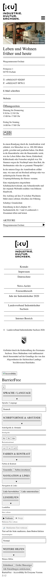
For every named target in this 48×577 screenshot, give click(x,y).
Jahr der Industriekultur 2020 (24, 296)
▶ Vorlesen (8, 518)
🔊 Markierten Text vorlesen (15, 527)
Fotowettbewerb (24, 290)
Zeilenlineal (8, 565)
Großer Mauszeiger (24, 565)
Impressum (24, 271)
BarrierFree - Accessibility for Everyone (18, 572)
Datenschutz (24, 276)
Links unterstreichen (30, 491)
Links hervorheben (11, 491)
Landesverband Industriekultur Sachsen (24, 307)
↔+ (15, 447)
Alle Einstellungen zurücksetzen (16, 568)
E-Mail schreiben (11, 90)
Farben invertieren (22, 469)
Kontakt (24, 266)
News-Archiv (24, 285)
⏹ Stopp (19, 518)
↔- (4, 447)
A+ (13, 438)
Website (7, 98)
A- (4, 438)
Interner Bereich (24, 318)
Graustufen (7, 469)
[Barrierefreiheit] (9, 373)
